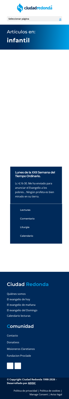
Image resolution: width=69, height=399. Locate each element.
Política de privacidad (25, 390)
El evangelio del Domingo (22, 310)
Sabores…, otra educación (26, 124)
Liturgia (24, 227)
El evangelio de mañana (21, 305)
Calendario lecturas (18, 316)
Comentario (27, 218)
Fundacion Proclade (19, 355)
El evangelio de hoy (18, 299)
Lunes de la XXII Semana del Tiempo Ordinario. (35, 174)
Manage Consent (39, 394)
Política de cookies (50, 390)
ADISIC (32, 383)
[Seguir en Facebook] (10, 366)
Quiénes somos (16, 294)
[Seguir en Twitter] (18, 366)
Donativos (13, 342)
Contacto (12, 335)
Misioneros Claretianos (21, 349)
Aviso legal (56, 394)
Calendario (26, 235)
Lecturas (25, 209)
